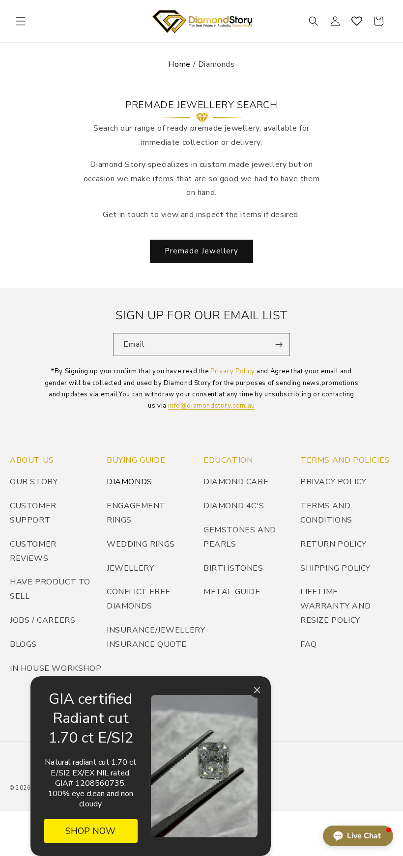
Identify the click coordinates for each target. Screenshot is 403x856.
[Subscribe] (278, 344)
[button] (20, 21)
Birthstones (233, 568)
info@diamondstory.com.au (211, 405)
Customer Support (33, 512)
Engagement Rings (136, 512)
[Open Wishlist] (357, 21)
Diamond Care (235, 481)
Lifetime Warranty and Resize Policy (335, 606)
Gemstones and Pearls (239, 537)
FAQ (308, 644)
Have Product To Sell (50, 589)
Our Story (34, 481)
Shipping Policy (335, 568)
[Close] (257, 690)
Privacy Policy (233, 371)
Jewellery (130, 568)
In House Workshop (55, 668)
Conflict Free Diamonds (139, 598)
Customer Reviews (33, 551)
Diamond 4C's (233, 505)
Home (179, 64)
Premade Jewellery (201, 251)
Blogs (23, 644)
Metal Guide (231, 591)
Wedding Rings (141, 544)
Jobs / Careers (42, 620)
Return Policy (333, 544)
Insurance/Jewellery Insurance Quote (156, 637)
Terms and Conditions (326, 512)
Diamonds (129, 481)
